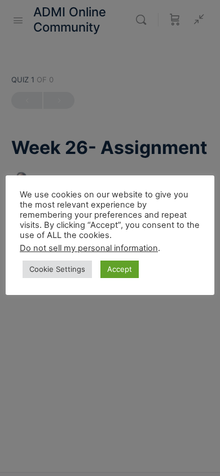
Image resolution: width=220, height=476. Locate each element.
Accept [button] (119, 269)
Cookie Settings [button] (57, 269)
